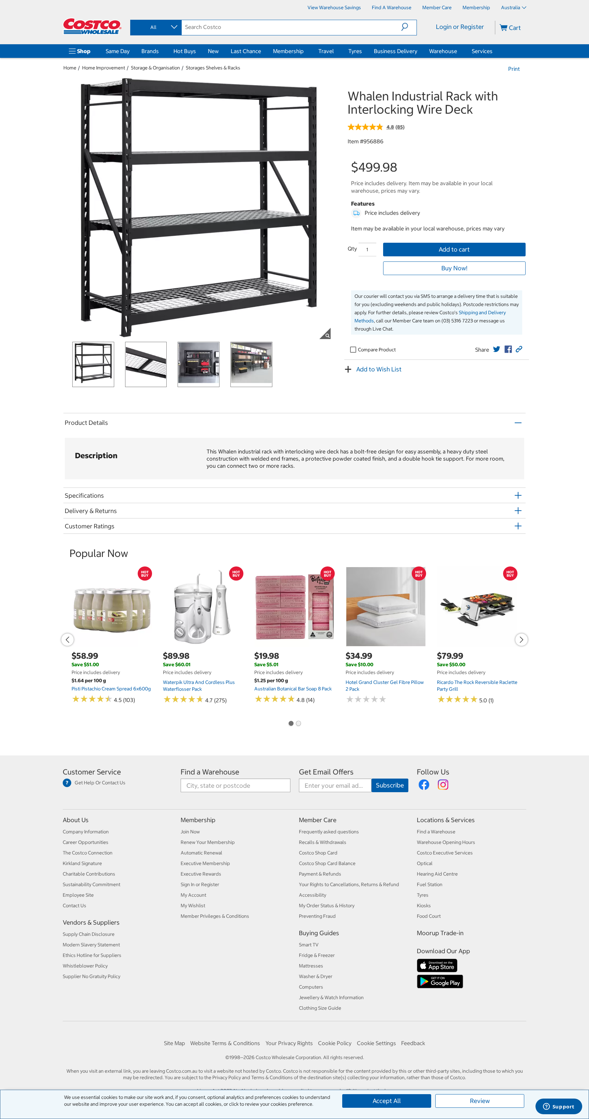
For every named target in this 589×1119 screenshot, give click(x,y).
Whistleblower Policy (85, 966)
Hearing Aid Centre (437, 874)
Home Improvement (103, 68)
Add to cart (454, 249)
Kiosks (424, 905)
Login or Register (460, 27)
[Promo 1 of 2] (290, 724)
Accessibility (312, 895)
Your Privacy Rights (289, 1043)
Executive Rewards (201, 874)
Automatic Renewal (201, 853)
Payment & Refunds (320, 874)
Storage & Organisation (155, 68)
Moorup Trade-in (440, 933)
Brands (150, 51)
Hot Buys (184, 51)
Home (69, 68)
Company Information (86, 832)
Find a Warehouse (210, 772)
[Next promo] (521, 639)
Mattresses (311, 966)
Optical (425, 863)
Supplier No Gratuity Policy (91, 976)
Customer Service (92, 772)
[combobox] (155, 27)
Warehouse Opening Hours (446, 842)
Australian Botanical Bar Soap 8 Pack (293, 689)
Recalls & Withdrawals (322, 842)
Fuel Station (429, 884)
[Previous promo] (67, 639)
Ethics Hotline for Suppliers (92, 955)
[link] (497, 349)
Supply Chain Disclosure (89, 934)
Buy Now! (454, 268)
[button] (409, 27)
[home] (92, 26)
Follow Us (433, 772)
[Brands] (160, 51)
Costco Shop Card (318, 853)
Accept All (387, 1101)
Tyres (355, 51)
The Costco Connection (87, 853)
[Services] (494, 51)
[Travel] (335, 51)
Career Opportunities (85, 842)
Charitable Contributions (89, 874)
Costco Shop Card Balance (327, 863)
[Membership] (305, 51)
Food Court (429, 916)
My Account (193, 895)
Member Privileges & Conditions (215, 916)
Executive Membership (205, 863)
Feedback (413, 1043)
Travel (326, 51)
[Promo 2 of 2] (298, 724)
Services (482, 51)
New (213, 51)
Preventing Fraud (317, 916)
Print (514, 68)
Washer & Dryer (315, 976)
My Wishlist (193, 905)
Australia (510, 7)
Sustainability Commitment (91, 884)
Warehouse (443, 51)
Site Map (174, 1043)
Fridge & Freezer (317, 955)
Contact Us (74, 905)
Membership (288, 51)
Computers (311, 987)
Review (480, 1101)
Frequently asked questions (329, 832)
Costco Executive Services (445, 853)
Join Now (190, 832)
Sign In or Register (200, 884)
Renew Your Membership (208, 842)
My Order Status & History (326, 905)
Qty (352, 248)
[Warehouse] (458, 51)
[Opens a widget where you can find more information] (558, 1107)
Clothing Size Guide (320, 1008)
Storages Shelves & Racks (213, 68)
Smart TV (309, 945)
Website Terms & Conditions (225, 1043)
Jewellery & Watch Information (331, 997)
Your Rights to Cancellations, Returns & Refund (349, 884)
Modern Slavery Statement (91, 945)
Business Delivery (395, 51)
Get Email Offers (326, 772)
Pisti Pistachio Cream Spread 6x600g (111, 689)
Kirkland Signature (82, 863)
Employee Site (78, 895)
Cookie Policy (334, 1043)
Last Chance (246, 51)
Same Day (118, 51)
